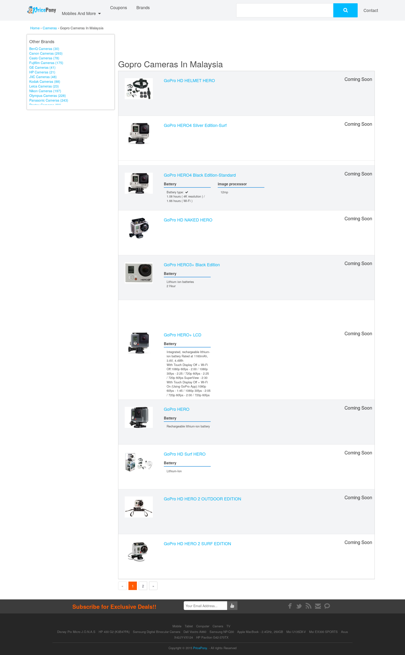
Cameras (50, 27)
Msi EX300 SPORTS (323, 631)
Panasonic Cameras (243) (48, 100)
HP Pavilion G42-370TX (212, 637)
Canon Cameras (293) (46, 53)
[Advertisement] (70, 145)
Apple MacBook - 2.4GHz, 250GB (260, 631)
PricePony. (200, 648)
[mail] (318, 605)
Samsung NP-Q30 (222, 631)
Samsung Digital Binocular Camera (156, 631)
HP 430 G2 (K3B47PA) (114, 631)
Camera (218, 626)
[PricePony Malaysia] (41, 10)
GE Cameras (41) (42, 67)
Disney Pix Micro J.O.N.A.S (76, 631)
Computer (203, 626)
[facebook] (290, 605)
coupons (118, 7)
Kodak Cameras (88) (44, 81)
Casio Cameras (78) (44, 58)
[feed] (308, 605)
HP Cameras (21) (42, 72)
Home (35, 27)
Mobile (177, 626)
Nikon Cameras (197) (45, 90)
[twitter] (299, 605)
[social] (327, 605)
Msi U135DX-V (296, 631)
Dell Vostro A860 (195, 631)
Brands (143, 7)
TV (228, 626)
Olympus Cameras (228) (47, 95)
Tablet (189, 626)
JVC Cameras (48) (43, 76)
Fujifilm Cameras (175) (46, 62)
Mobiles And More (79, 13)
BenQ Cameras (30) (44, 48)
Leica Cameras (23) (44, 86)
